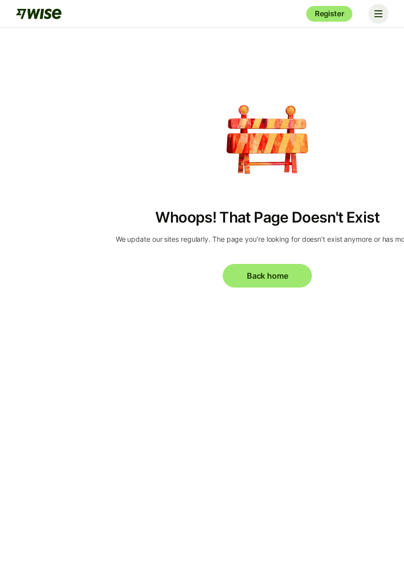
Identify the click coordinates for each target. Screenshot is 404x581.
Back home (267, 276)
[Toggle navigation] (378, 14)
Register (329, 13)
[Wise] (39, 14)
